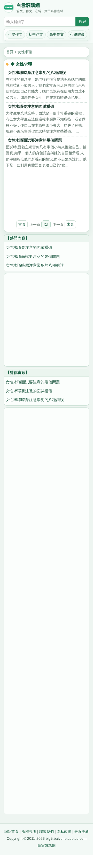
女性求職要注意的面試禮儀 (31, 106)
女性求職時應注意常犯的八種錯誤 (37, 72)
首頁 (9, 52)
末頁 (70, 224)
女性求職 (25, 52)
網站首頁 (11, 831)
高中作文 (56, 34)
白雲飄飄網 (28, 5)
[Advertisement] (46, 192)
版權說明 (29, 831)
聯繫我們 (46, 831)
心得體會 (77, 34)
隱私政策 (64, 831)
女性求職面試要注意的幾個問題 (35, 140)
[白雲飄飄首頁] (9, 8)
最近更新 (81, 831)
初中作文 (36, 34)
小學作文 (15, 34)
